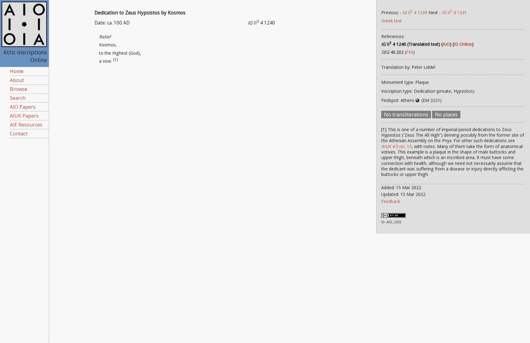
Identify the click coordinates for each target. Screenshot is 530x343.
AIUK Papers (24, 115)
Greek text (391, 21)
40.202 (392, 52)
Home (17, 71)
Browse (18, 89)
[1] (115, 59)
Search (17, 98)
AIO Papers (23, 106)
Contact (19, 133)
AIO (446, 44)
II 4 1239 (414, 12)
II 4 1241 (454, 12)
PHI (409, 52)
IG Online (463, 44)
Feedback (390, 201)
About (17, 80)
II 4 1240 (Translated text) (410, 44)
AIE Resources (26, 124)
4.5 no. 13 (396, 146)
